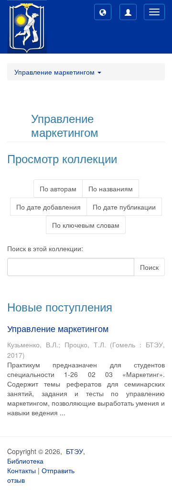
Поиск (149, 267)
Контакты (21, 470)
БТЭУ (74, 451)
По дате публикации (124, 206)
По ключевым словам (85, 225)
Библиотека (25, 461)
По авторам (58, 188)
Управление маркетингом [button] (55, 72)
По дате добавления (48, 206)
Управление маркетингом (57, 328)
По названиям (110, 188)
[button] (102, 12)
